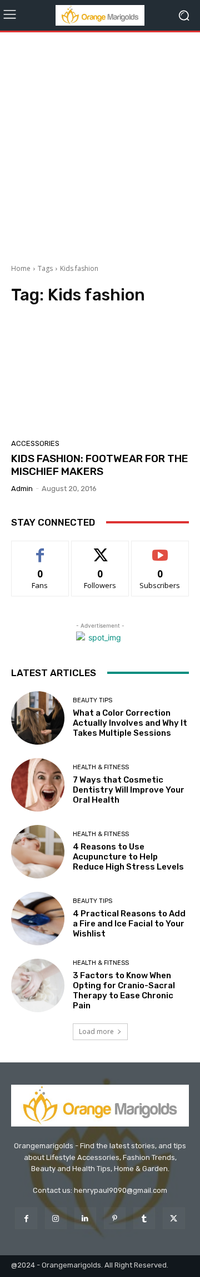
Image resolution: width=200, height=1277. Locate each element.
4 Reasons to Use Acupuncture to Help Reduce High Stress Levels (128, 857)
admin (22, 488)
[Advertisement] (100, 143)
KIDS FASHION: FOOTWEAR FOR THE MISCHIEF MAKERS (99, 465)
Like (40, 549)
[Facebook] (26, 1218)
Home (21, 268)
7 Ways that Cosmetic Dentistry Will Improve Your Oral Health (128, 790)
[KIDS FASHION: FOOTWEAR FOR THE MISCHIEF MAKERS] (100, 375)
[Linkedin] (85, 1218)
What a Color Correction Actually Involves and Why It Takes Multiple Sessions (130, 723)
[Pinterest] (115, 1218)
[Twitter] (173, 1218)
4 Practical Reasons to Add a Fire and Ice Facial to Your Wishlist (129, 924)
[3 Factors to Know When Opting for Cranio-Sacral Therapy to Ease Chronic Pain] (37, 985)
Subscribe (160, 549)
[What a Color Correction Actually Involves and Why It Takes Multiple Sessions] (37, 718)
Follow (100, 549)
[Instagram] (56, 1218)
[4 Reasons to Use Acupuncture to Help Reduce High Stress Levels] (37, 851)
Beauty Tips (92, 700)
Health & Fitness (101, 767)
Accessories (35, 443)
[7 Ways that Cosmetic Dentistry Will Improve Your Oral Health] (37, 785)
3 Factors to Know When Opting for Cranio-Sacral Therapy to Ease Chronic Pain (124, 990)
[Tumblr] (144, 1218)
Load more (96, 1031)
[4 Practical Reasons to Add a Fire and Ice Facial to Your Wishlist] (37, 918)
